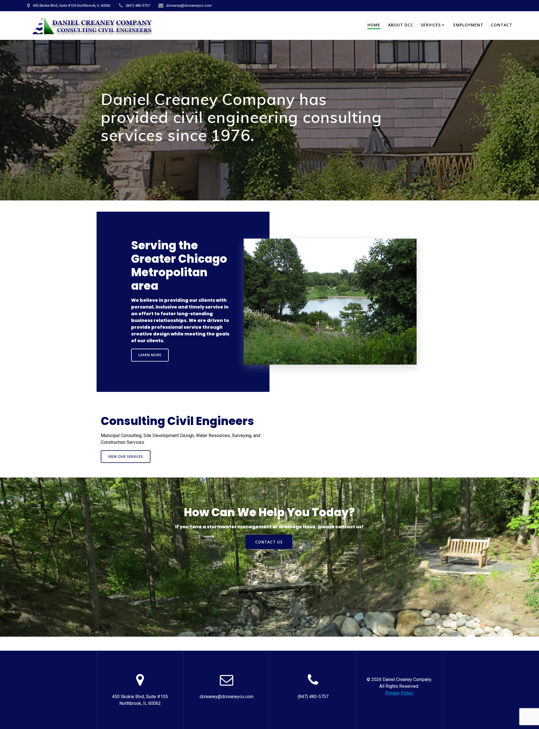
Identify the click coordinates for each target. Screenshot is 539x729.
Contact (501, 25)
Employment (468, 25)
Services (431, 25)
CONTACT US (269, 542)
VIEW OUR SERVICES (125, 456)
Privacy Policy (399, 693)
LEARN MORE (149, 355)
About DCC (400, 25)
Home (373, 25)
